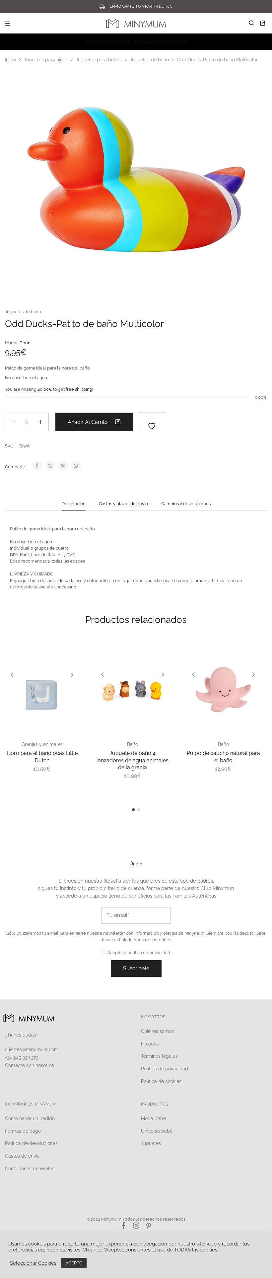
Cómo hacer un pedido (30, 1118)
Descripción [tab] (74, 503)
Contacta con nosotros (29, 1065)
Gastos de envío (22, 1156)
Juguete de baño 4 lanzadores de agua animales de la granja (133, 760)
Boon (25, 342)
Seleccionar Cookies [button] (33, 1263)
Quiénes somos (157, 1031)
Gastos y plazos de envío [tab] (123, 503)
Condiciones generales (29, 1168)
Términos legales (159, 1056)
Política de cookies (161, 1081)
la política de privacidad (146, 952)
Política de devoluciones (31, 1143)
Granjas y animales (42, 744)
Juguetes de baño (149, 59)
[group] (42, 690)
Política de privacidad (164, 1068)
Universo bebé (156, 1131)
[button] (12, 675)
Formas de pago (23, 1131)
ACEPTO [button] (74, 1262)
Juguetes (151, 1143)
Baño (132, 744)
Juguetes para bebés (99, 59)
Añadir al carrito (88, 422)
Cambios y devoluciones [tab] (186, 503)
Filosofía (150, 1043)
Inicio (10, 59)
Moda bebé (153, 1118)
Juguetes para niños (46, 59)
